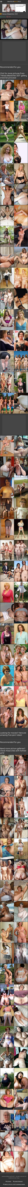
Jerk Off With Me (19, 6)
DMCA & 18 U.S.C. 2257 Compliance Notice (14, 1184)
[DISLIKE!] (7, 17)
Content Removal (18, 1181)
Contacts (9, 1181)
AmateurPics (14, 1)
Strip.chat (18, 11)
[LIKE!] (1, 17)
